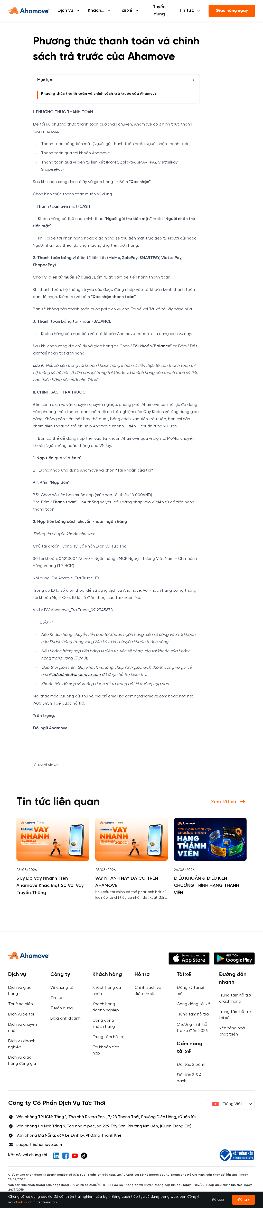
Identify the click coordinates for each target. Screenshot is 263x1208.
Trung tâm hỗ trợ (108, 1037)
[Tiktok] (84, 1156)
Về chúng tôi (62, 987)
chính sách (23, 1202)
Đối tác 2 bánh (191, 1064)
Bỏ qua (218, 1200)
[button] (189, 958)
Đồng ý (243, 1200)
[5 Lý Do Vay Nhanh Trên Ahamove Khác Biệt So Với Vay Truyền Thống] (52, 839)
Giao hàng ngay (231, 10)
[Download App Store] (189, 958)
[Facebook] (65, 1156)
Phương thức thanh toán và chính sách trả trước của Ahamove (99, 94)
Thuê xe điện (20, 1004)
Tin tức (56, 998)
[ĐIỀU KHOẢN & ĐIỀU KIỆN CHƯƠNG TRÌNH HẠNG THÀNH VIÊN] (210, 839)
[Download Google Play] (234, 958)
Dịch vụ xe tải (21, 1014)
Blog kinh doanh (65, 1018)
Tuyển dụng (159, 11)
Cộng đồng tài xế (193, 1004)
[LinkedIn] (56, 1156)
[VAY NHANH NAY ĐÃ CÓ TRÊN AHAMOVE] (131, 839)
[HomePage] (28, 10)
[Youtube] (75, 1156)
